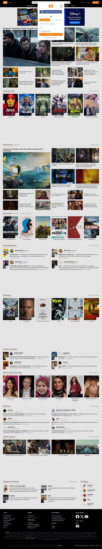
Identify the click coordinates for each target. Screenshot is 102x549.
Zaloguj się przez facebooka (52, 12)
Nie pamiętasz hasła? (51, 37)
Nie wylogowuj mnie (45, 31)
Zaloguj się (44, 20)
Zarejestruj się (57, 20)
